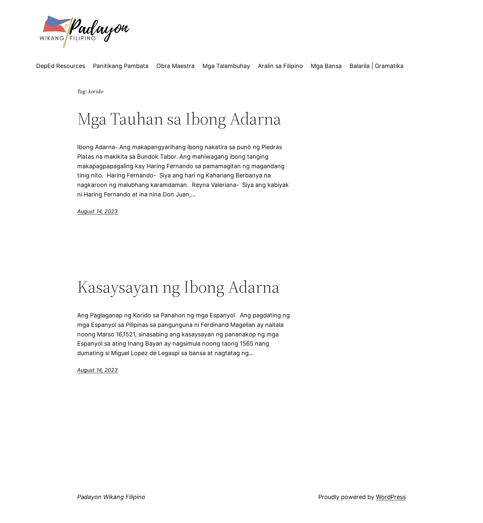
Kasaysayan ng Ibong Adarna (178, 287)
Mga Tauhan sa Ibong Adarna (181, 118)
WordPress (391, 496)
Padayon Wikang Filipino (111, 496)
